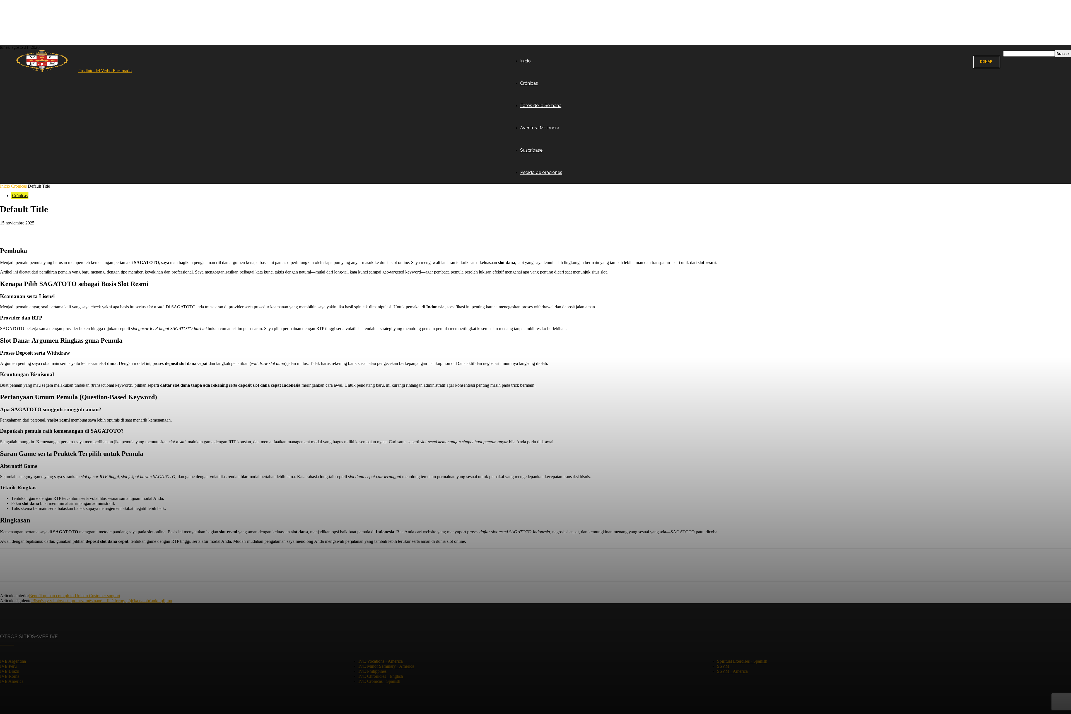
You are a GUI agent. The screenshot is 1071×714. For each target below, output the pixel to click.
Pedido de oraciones (541, 172)
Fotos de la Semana (540, 105)
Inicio (525, 61)
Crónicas (529, 83)
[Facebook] (9, 231)
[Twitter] (29, 231)
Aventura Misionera (539, 127)
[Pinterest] (49, 231)
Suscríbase (531, 150)
